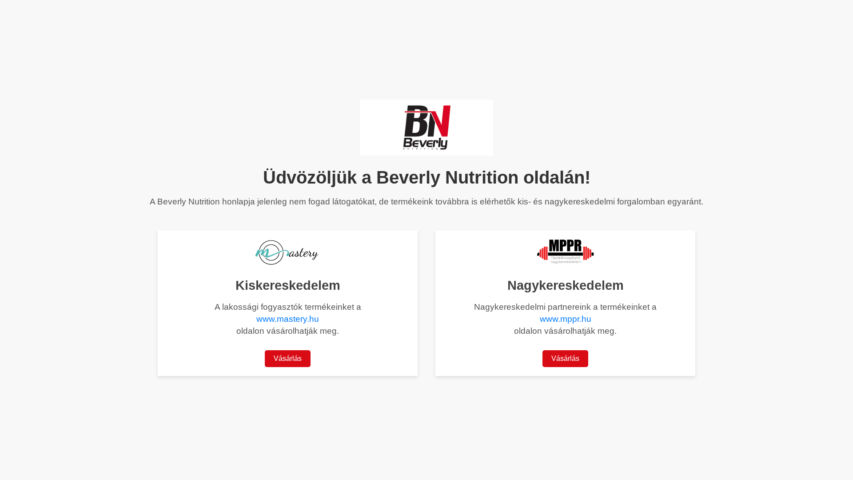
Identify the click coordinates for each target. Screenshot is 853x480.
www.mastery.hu (287, 319)
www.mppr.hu (565, 319)
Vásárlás (288, 358)
